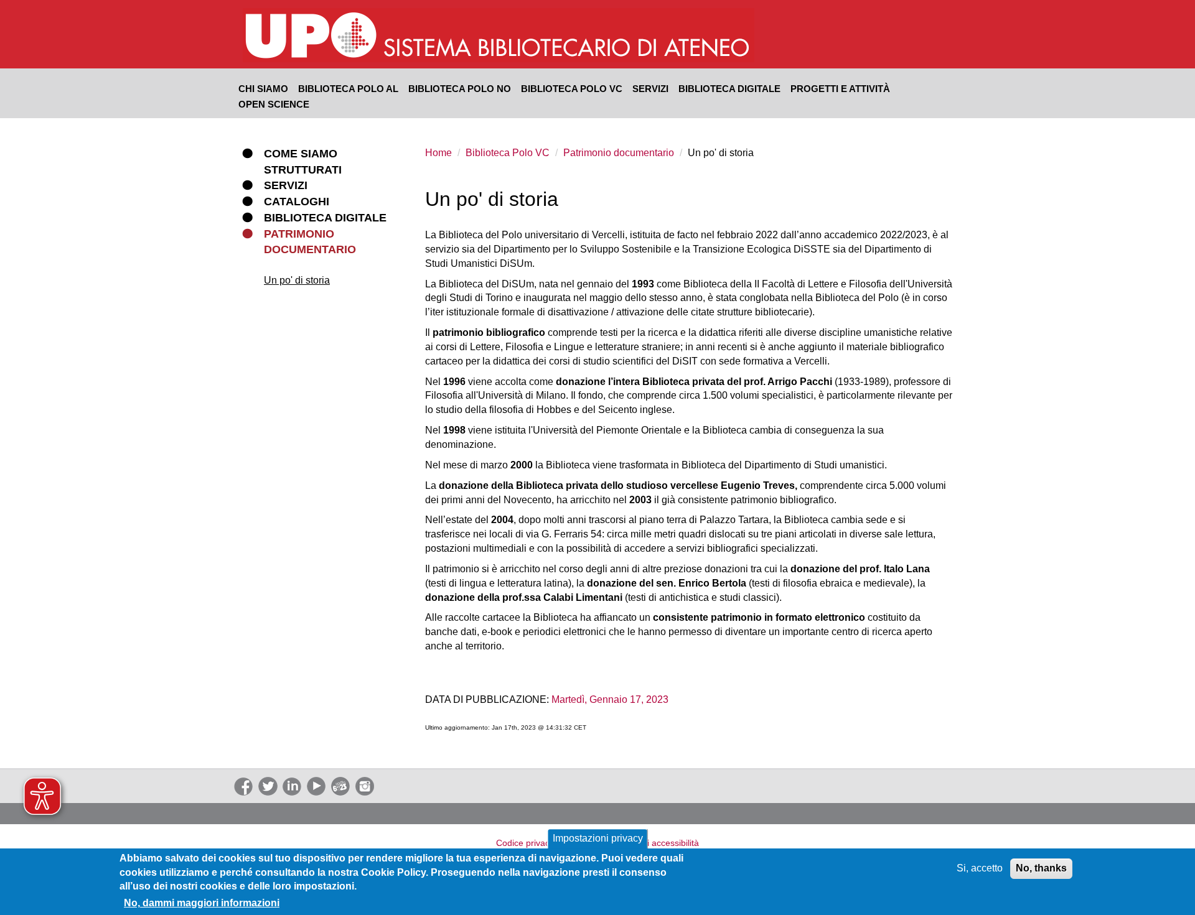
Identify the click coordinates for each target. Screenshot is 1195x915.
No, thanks (1041, 868)
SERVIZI (650, 88)
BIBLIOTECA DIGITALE (729, 88)
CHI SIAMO (263, 88)
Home (438, 152)
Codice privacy (525, 843)
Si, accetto (980, 868)
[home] (567, 36)
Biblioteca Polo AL (348, 88)
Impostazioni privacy (598, 838)
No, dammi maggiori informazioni (201, 903)
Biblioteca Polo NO (459, 88)
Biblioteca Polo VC (571, 88)
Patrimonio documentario (618, 152)
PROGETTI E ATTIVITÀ (840, 88)
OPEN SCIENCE (273, 104)
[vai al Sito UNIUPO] (312, 36)
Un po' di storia (297, 280)
